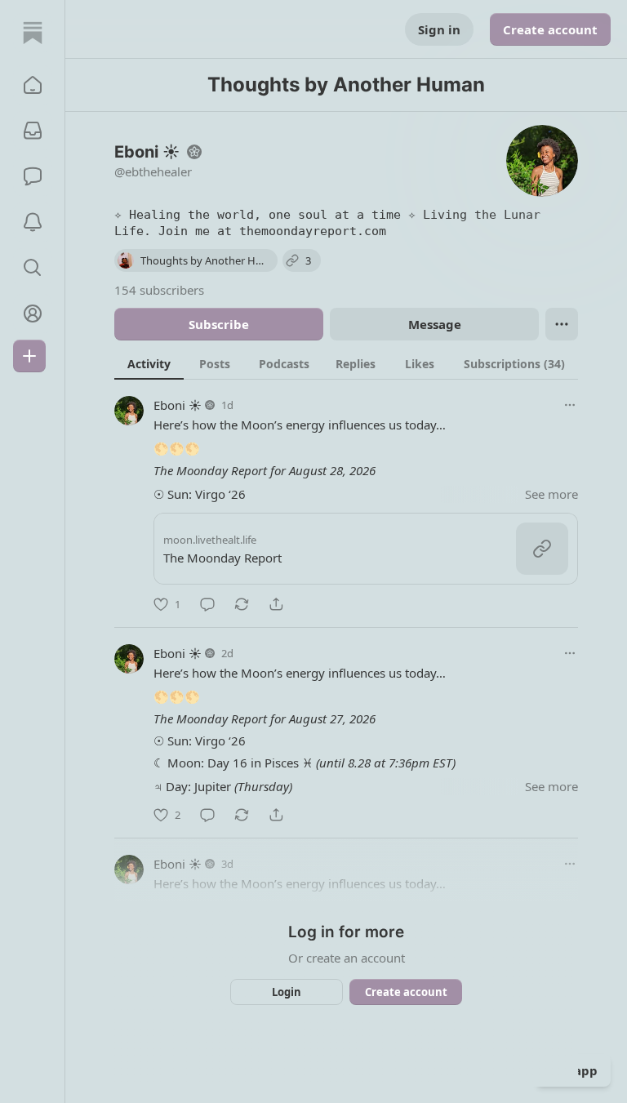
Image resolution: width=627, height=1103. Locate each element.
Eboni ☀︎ (177, 405)
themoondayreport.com (312, 231)
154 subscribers (159, 290)
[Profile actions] (561, 324)
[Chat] (32, 176)
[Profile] (32, 313)
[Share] (276, 604)
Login (286, 992)
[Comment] (207, 604)
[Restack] (242, 604)
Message (434, 324)
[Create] (29, 356)
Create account (550, 29)
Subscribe (219, 324)
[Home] (32, 32)
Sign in (439, 29)
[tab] (149, 363)
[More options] (570, 405)
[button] (32, 85)
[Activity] (32, 222)
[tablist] (346, 363)
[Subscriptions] (32, 130)
